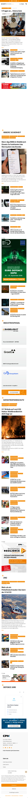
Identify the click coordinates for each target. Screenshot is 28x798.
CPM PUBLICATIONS (7, 762)
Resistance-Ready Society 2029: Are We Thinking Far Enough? (17, 667)
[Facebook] (5, 747)
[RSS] (11, 747)
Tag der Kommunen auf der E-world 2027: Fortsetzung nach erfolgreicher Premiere (18, 75)
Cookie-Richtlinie (8, 795)
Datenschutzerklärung (14, 795)
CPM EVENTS (6, 764)
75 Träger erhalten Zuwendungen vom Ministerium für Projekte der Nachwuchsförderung (17, 509)
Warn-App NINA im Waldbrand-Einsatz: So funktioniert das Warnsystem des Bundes (14, 144)
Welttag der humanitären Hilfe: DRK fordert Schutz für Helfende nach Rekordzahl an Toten (17, 465)
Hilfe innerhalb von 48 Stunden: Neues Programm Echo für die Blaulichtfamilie (17, 231)
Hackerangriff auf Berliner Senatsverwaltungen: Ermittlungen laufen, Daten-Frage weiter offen (17, 192)
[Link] (14, 341)
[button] (26, 772)
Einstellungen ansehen (14, 792)
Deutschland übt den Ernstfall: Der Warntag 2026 (18, 315)
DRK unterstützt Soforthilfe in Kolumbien (18, 655)
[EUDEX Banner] (14, 681)
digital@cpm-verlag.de (8, 745)
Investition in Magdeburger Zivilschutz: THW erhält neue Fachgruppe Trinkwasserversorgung (17, 65)
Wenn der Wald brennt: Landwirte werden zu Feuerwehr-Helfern (16, 523)
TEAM (4, 767)
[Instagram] (7, 747)
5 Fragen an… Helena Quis (12, 10)
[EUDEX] (14, 282)
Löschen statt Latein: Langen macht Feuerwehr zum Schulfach (17, 53)
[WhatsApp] (3, 747)
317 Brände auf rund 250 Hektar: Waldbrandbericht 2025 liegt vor (12, 411)
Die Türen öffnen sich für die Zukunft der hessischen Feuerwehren (17, 495)
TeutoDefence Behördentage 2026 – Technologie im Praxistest (17, 219)
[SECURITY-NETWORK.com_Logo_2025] (7, 4)
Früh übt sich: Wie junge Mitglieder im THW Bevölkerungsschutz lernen (17, 642)
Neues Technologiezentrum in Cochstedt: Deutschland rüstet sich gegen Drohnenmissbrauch (18, 207)
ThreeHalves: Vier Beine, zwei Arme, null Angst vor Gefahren (18, 536)
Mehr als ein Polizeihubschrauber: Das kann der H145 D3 (14, 590)
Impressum (21, 795)
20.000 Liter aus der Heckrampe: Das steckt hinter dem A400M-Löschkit (17, 481)
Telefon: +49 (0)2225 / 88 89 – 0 (10, 743)
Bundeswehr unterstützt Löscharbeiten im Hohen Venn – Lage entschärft (18, 292)
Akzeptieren (14, 785)
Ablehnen (14, 789)
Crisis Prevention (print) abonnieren (11, 750)
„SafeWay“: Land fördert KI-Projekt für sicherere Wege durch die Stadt (17, 304)
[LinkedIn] (9, 747)
